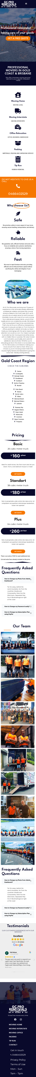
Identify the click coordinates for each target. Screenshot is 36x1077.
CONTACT (13, 1045)
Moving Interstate (18, 117)
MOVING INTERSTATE (18, 1029)
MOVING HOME (15, 1025)
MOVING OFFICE (16, 1033)
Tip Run (18, 166)
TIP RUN (12, 1041)
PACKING (13, 1037)
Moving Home (18, 101)
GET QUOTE (18, 474)
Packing (18, 149)
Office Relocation (18, 133)
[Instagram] (20, 1019)
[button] (26, 3)
